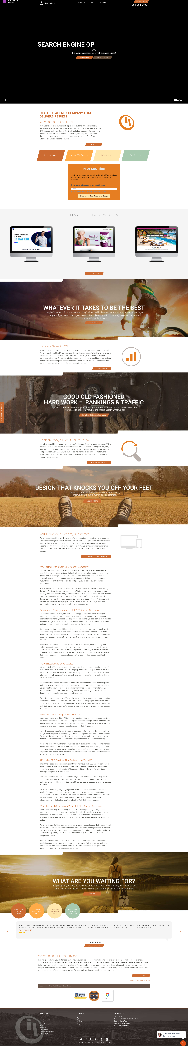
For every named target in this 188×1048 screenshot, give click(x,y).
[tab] (94, 986)
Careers (79, 1026)
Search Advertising (45, 1020)
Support (79, 1024)
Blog (78, 1020)
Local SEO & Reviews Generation (72, 911)
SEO (41, 1018)
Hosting (42, 1026)
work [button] (92, 2)
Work (78, 1018)
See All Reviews (94, 946)
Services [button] (81, 2)
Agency (79, 1016)
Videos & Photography (47, 1031)
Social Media (44, 1022)
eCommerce (43, 1028)
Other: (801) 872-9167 (121, 1026)
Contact (79, 1022)
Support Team (125, 1023)
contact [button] (103, 2)
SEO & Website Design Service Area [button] (55, 986)
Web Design (43, 1016)
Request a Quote (141, 1)
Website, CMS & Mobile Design (19, 911)
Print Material (44, 1030)
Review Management (46, 1024)
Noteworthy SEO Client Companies (140, 980)
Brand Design (44, 1034)
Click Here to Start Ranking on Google (94, 196)
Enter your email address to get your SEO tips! (88, 185)
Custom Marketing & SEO (36, 911)
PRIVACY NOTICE (106, 1042)
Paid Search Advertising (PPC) (54, 911)
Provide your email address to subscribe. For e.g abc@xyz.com (88, 191)
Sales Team (124, 1021)
